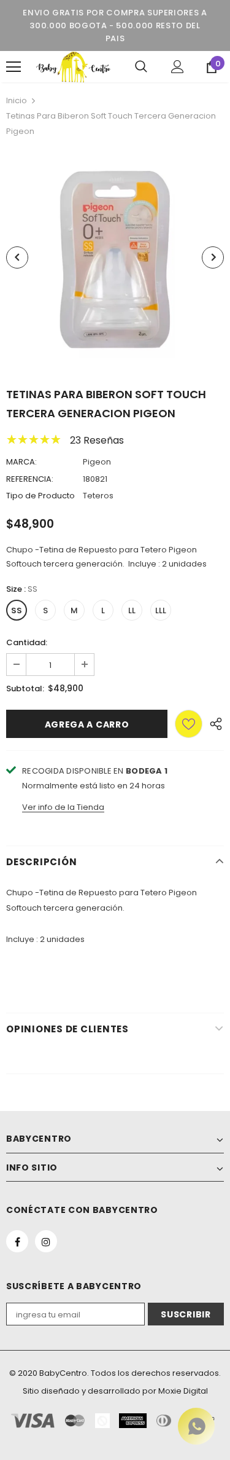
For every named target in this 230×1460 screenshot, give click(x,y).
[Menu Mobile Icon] (13, 67)
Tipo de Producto (40, 495)
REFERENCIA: (29, 479)
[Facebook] (17, 1241)
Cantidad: (26, 642)
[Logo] (73, 66)
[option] (115, 257)
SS (16, 610)
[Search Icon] (141, 67)
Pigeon (97, 462)
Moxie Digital (183, 1391)
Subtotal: (25, 688)
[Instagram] (46, 1241)
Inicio (16, 100)
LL (132, 610)
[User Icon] (177, 66)
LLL (160, 610)
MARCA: (21, 462)
